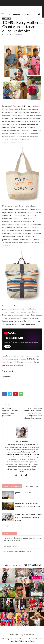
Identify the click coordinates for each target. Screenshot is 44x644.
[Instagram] (17, 475)
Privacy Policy (14, 635)
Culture (5, 498)
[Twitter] (10, 394)
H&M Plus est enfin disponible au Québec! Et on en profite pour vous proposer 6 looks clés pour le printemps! (33, 413)
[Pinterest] (15, 394)
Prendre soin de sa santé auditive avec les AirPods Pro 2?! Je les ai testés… (22, 539)
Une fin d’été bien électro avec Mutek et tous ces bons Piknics (27, 505)
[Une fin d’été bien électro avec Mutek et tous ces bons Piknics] (8, 506)
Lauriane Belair (9, 35)
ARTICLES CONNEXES (12, 486)
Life (4, 520)
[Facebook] (4, 394)
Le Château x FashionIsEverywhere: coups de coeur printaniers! (10, 412)
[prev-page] (3, 526)
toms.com (32, 356)
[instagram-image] (7, 575)
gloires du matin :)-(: (23, 492)
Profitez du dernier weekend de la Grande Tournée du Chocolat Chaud (28, 518)
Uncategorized (7, 18)
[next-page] (7, 526)
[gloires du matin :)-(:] (8, 495)
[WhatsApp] (21, 394)
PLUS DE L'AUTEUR (31, 486)
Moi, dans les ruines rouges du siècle (17, 551)
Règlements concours (27, 635)
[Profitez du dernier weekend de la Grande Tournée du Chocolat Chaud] (8, 517)
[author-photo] (22, 438)
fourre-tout (6, 359)
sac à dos (6, 362)
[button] (39, 14)
